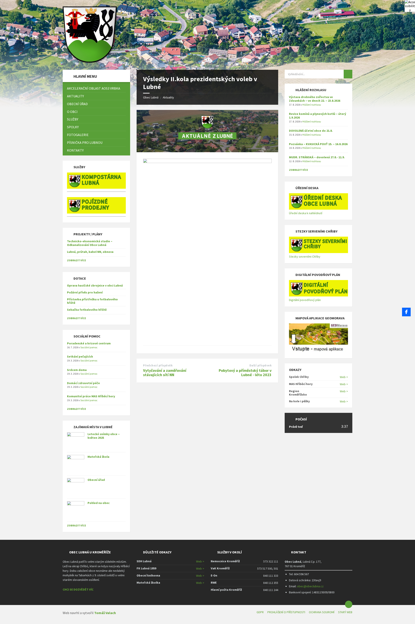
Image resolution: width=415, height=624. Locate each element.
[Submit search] (348, 74)
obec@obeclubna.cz (310, 586)
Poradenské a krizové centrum (89, 343)
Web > (344, 377)
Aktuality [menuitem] (75, 96)
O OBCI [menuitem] (72, 111)
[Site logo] (90, 61)
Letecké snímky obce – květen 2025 (104, 436)
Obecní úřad (96, 480)
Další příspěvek (260, 365)
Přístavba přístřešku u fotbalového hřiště (92, 301)
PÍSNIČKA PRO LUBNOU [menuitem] (84, 142)
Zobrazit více (76, 525)
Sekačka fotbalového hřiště (87, 310)
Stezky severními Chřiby (304, 256)
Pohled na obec (99, 503)
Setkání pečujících (80, 356)
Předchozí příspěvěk (157, 365)
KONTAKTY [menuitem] (75, 150)
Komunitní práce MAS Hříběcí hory (91, 396)
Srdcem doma (77, 370)
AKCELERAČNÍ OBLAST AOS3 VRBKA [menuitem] (93, 88)
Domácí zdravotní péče (83, 383)
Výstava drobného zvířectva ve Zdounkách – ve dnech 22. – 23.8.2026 (314, 99)
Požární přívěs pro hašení (85, 292)
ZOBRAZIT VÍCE (76, 260)
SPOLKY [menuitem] (73, 127)
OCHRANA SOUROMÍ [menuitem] (321, 612)
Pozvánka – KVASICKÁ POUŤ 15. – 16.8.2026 (318, 144)
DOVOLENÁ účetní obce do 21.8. (311, 131)
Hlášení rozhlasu (311, 104)
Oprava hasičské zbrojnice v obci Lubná (95, 285)
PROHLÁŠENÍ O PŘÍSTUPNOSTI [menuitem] (286, 612)
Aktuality (168, 97)
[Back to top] (348, 604)
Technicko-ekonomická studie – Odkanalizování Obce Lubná (89, 243)
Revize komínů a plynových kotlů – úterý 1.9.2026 (317, 115)
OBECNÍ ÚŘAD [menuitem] (77, 104)
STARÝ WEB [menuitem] (345, 612)
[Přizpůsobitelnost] (410, 5)
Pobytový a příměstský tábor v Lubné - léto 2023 (245, 372)
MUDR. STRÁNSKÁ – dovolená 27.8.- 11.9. (317, 157)
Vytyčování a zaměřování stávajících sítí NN (164, 372)
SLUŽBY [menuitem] (72, 119)
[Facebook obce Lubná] (406, 312)
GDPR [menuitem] (260, 612)
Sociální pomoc (88, 347)
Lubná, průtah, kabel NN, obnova (90, 252)
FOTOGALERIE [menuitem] (78, 135)
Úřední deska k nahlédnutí (305, 213)
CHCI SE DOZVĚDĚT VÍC (78, 589)
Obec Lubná (150, 97)
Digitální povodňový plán (305, 300)
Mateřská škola (98, 457)
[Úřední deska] (318, 209)
